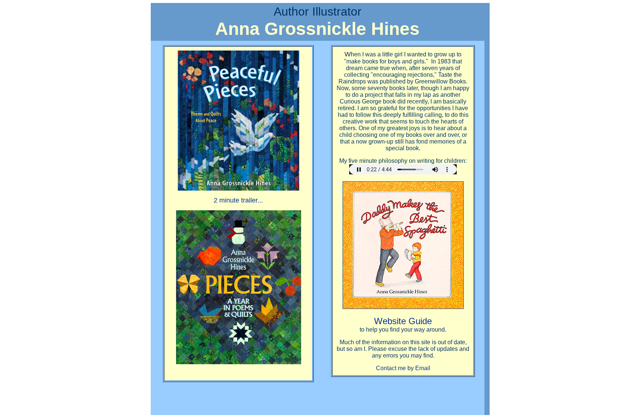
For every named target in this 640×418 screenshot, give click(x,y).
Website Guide (403, 321)
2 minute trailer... (238, 200)
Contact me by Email (403, 368)
